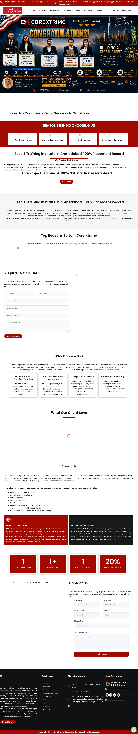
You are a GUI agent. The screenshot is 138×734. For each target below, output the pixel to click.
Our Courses (54, 11)
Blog (106, 11)
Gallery (99, 11)
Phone (106, 611)
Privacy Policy (126, 11)
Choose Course (80, 621)
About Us (42, 11)
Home (32, 11)
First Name (78, 600)
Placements (88, 11)
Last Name (107, 600)
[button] (55, 10)
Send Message (13, 336)
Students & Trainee (72, 11)
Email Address (79, 611)
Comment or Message (82, 632)
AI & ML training (51, 170)
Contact (115, 11)
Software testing (116, 167)
